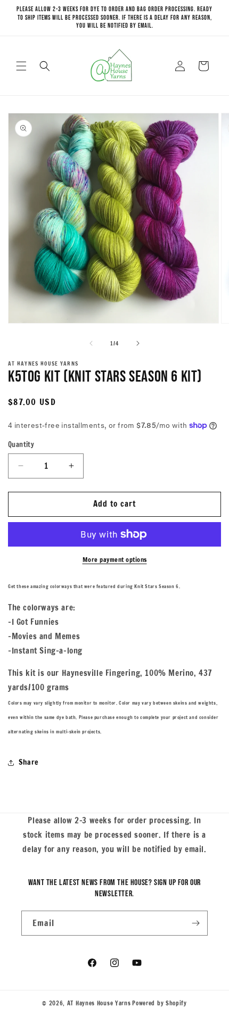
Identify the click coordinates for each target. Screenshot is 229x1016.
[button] (21, 66)
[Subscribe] (195, 923)
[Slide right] (138, 343)
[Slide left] (91, 343)
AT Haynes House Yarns (99, 1003)
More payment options (115, 559)
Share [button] (29, 762)
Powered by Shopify (159, 1003)
